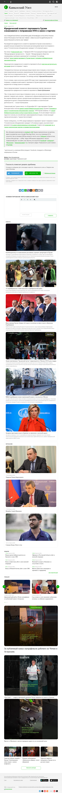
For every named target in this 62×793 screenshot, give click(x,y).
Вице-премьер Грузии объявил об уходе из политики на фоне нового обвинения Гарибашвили (29, 324)
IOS (32, 132)
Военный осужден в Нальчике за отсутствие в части (41, 562)
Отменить (50, 215)
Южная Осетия (22, 17)
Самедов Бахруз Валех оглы (14, 545)
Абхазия (6, 11)
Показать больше (31, 767)
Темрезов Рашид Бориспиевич (14, 477)
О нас (5, 780)
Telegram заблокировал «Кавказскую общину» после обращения (30, 760)
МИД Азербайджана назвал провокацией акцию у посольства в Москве (27, 397)
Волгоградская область (48, 11)
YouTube (9, 145)
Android (27, 132)
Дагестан (11, 13)
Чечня (16, 17)
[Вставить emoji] (34, 199)
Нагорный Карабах (8, 15)
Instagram (50, 140)
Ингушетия (16, 13)
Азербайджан (22, 11)
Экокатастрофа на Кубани (51, 20)
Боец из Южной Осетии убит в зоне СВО (17, 568)
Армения (28, 11)
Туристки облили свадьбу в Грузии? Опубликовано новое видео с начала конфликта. (12, 761)
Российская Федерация (19, 15)
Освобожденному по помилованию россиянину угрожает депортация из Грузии (29, 252)
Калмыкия (33, 13)
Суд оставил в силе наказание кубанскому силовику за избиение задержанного (44, 598)
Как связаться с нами (18, 780)
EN (7, 1)
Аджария (11, 11)
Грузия (5, 13)
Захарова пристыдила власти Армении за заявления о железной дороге (26, 433)
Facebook (43, 140)
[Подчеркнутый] (27, 199)
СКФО (50, 15)
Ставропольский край (9, 17)
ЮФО (36, 17)
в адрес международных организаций (24, 125)
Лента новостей (13, 23)
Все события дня (53, 572)
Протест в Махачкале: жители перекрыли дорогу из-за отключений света (25, 741)
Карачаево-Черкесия (41, 13)
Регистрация (25, 214)
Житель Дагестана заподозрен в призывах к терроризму (41, 569)
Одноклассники (20, 143)
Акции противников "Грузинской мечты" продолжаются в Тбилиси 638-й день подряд (31, 361)
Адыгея (16, 11)
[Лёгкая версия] (10, 2)
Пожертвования (33, 780)
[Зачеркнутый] (30, 199)
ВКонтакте (10, 143)
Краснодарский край (52, 13)
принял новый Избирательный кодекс (31, 108)
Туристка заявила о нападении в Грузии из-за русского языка (48, 760)
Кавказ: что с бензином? (12, 20)
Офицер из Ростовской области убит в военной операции (43, 556)
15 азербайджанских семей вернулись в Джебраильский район (24, 288)
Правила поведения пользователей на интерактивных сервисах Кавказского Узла (36, 787)
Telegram (43, 136)
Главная (6, 23)
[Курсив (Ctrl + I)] (24, 199)
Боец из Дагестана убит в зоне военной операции (16, 562)
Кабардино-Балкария (25, 13)
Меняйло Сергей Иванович (14, 511)
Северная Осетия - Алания (42, 15)
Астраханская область (37, 11)
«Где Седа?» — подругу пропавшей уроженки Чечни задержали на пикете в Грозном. (29, 697)
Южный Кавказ (30, 17)
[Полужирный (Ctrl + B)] (21, 199)
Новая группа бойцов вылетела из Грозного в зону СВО (15, 556)
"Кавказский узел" (17, 52)
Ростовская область (30, 15)
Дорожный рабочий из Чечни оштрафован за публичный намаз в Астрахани (16, 598)
